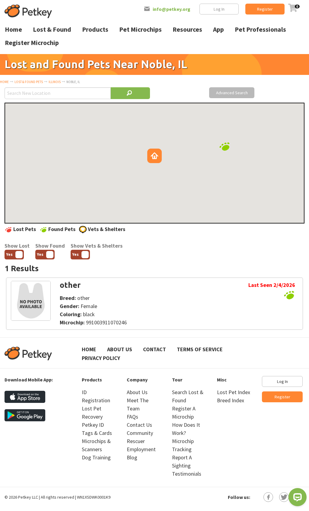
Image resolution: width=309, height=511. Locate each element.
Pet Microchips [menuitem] (140, 29)
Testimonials (186, 473)
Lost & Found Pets (28, 82)
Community (140, 432)
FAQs (132, 416)
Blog (132, 457)
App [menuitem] (218, 29)
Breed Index (230, 400)
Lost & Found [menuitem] (52, 29)
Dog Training (96, 457)
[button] (224, 146)
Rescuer (136, 441)
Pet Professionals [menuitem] (260, 29)
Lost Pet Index (233, 392)
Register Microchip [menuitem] (32, 43)
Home (4, 82)
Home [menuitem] (13, 29)
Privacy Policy (101, 358)
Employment (141, 449)
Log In (219, 9)
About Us (119, 349)
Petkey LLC (28, 497)
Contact (154, 349)
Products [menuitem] (95, 29)
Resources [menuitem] (187, 29)
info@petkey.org (171, 9)
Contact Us (139, 424)
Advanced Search (232, 92)
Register (265, 9)
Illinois (55, 82)
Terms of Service (200, 349)
